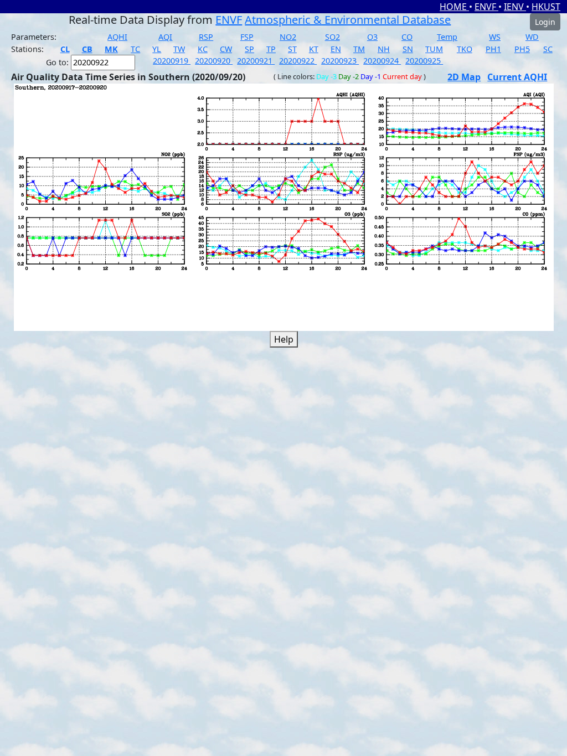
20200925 (424, 60)
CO (407, 37)
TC (135, 49)
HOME (454, 7)
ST (292, 49)
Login (545, 22)
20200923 (340, 60)
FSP (247, 37)
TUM (434, 49)
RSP (206, 37)
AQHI (117, 37)
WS (495, 37)
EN (336, 49)
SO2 (332, 37)
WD (532, 37)
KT (313, 49)
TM (359, 49)
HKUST (546, 7)
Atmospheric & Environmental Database (348, 19)
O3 (372, 37)
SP (249, 49)
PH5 (522, 49)
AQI (165, 37)
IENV (515, 7)
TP (271, 49)
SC (548, 49)
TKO (464, 49)
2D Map (464, 77)
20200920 (214, 60)
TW (179, 49)
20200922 (298, 60)
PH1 (493, 49)
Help (283, 339)
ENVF (486, 7)
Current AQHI (517, 77)
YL (156, 49)
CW (226, 49)
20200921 (256, 60)
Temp (447, 37)
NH (384, 49)
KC (203, 49)
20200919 (171, 60)
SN (408, 49)
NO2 (288, 37)
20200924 (382, 60)
